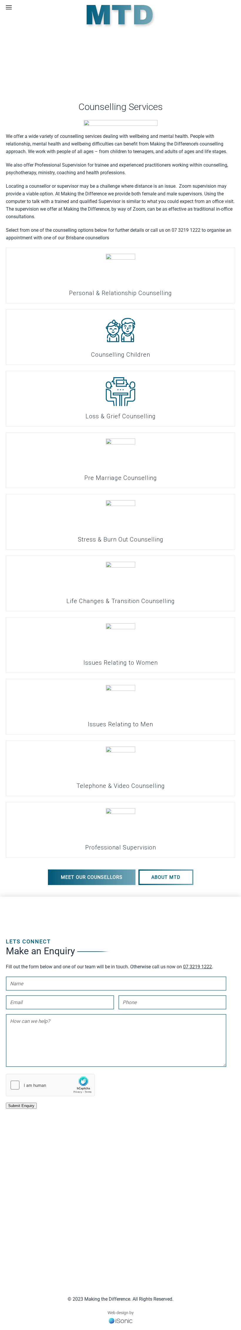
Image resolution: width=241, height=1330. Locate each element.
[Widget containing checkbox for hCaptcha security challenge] (50, 1085)
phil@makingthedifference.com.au (168, 1238)
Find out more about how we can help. (94, 1200)
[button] (9, 7)
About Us (15, 1251)
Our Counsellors (22, 1235)
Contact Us (17, 1258)
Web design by (121, 1312)
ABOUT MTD (165, 877)
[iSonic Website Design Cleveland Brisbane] (120, 1320)
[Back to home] (120, 16)
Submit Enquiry (21, 1106)
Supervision (18, 1243)
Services (14, 1228)
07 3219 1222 (186, 230)
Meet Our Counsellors (92, 877)
